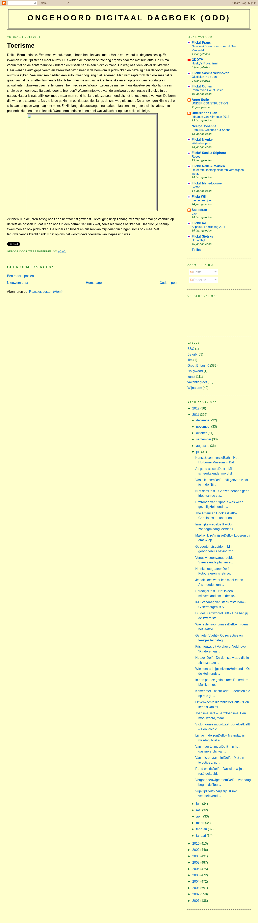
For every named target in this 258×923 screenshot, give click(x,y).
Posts (196, 272)
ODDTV (197, 59)
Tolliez (196, 250)
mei (199, 810)
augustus (203, 445)
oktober (202, 433)
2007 (196, 862)
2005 (196, 875)
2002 (196, 894)
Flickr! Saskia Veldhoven (210, 73)
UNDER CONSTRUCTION (210, 103)
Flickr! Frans (201, 42)
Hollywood (195, 371)
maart (200, 823)
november (203, 426)
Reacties (199, 280)
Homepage (94, 282)
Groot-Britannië (198, 365)
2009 (196, 849)
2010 (196, 843)
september (204, 439)
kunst (191, 376)
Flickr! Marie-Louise (207, 183)
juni (199, 803)
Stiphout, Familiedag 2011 (208, 226)
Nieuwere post (17, 282)
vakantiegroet (197, 382)
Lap (194, 213)
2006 (196, 869)
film (189, 360)
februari (202, 829)
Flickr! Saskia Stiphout (209, 153)
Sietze (196, 187)
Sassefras (199, 210)
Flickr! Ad (199, 223)
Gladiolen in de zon (204, 76)
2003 (196, 888)
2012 (196, 408)
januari (201, 835)
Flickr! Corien (202, 86)
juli (198, 452)
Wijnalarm (194, 387)
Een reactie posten (20, 276)
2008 (196, 856)
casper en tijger (202, 200)
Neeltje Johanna (204, 126)
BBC (190, 348)
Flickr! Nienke (202, 139)
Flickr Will (199, 196)
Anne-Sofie (200, 99)
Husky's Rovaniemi (204, 63)
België (192, 354)
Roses (196, 156)
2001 (196, 900)
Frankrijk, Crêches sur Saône (211, 130)
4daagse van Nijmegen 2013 (210, 116)
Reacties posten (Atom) (45, 291)
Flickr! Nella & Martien (208, 166)
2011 (196, 414)
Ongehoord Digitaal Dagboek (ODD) (129, 18)
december (203, 420)
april (199, 816)
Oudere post (168, 282)
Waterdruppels (201, 143)
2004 (196, 881)
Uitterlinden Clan (204, 113)
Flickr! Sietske (202, 236)
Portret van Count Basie (207, 90)
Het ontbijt (198, 240)
